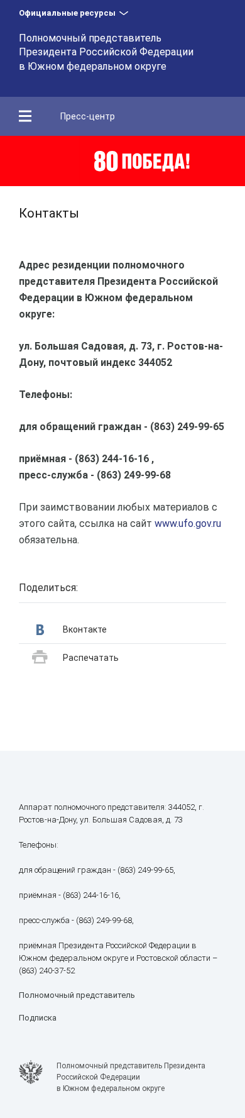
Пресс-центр (87, 116)
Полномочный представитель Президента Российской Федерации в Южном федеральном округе (106, 52)
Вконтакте (85, 629)
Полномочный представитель (77, 995)
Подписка (38, 1017)
